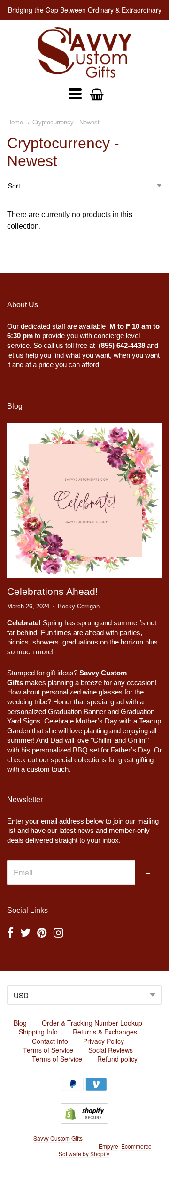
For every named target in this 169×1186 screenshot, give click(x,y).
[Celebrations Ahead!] (84, 500)
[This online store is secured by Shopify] (84, 1120)
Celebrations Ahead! (52, 591)
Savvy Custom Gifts (58, 1138)
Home (15, 122)
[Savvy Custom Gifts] (84, 52)
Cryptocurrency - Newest (66, 122)
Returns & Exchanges (105, 1031)
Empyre (108, 1146)
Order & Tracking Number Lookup (92, 1022)
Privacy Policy (103, 1041)
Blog (20, 1022)
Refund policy (117, 1058)
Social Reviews (110, 1050)
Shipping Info (38, 1031)
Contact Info (50, 1041)
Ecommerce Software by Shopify (105, 1150)
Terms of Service (48, 1050)
